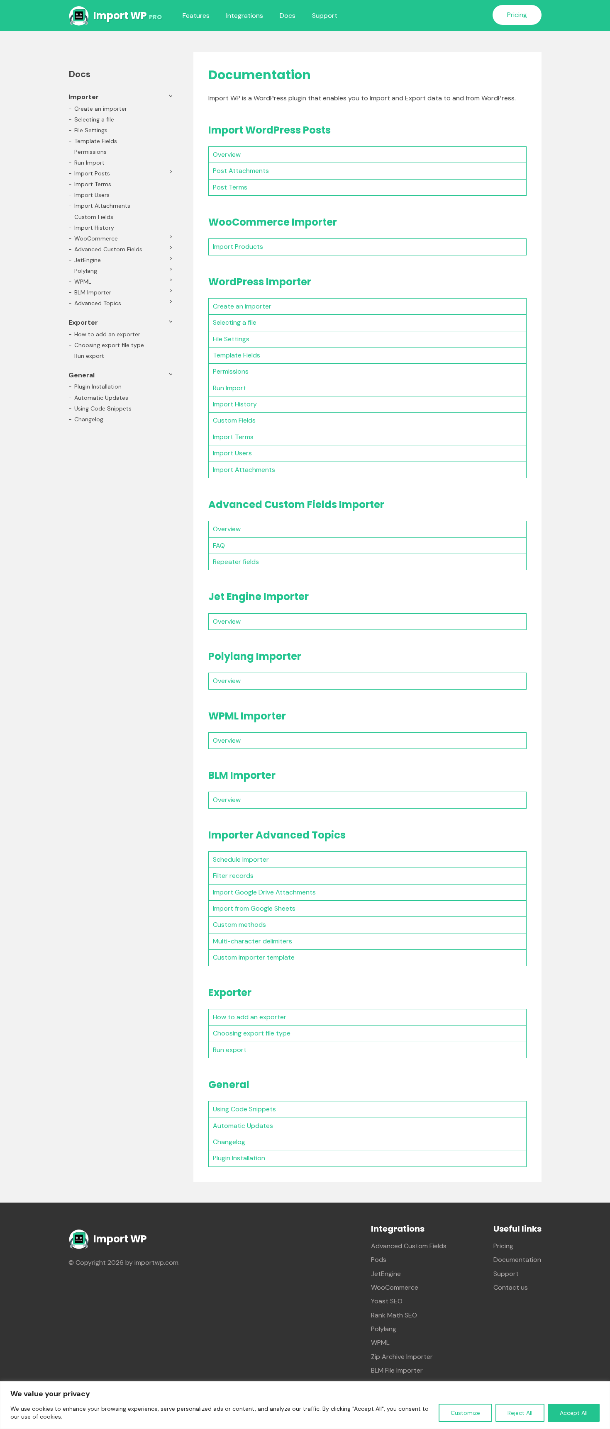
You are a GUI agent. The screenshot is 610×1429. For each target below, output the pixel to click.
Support (324, 15)
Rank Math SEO (394, 1315)
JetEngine (87, 260)
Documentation (517, 1259)
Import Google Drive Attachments (264, 892)
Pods (378, 1259)
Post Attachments (241, 170)
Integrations (244, 15)
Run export (229, 1049)
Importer (83, 96)
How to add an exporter (249, 1017)
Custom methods (239, 924)
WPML (82, 281)
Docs (287, 15)
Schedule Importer (241, 859)
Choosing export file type (251, 1033)
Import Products (238, 246)
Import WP (127, 15)
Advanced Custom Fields (108, 249)
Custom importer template (254, 957)
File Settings (231, 339)
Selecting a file (234, 322)
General (81, 375)
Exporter (83, 322)
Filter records (233, 875)
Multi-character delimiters (252, 941)
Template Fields (236, 355)
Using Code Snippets (244, 1109)
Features (196, 15)
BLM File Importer (397, 1370)
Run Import (229, 388)
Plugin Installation (239, 1158)
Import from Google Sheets (254, 908)
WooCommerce (96, 238)
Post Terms (230, 187)
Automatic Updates (243, 1125)
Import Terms (233, 437)
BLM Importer (92, 292)
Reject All (520, 1413)
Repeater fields (236, 561)
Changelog (229, 1141)
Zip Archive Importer (402, 1356)
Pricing (517, 14)
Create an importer (242, 306)
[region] (305, 1405)
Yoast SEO (387, 1301)
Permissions (231, 371)
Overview (227, 154)
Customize (465, 1413)
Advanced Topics (97, 303)
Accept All (574, 1413)
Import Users (232, 453)
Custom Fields (234, 420)
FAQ (219, 545)
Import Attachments (244, 469)
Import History (235, 404)
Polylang (85, 271)
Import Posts (92, 173)
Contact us (510, 1287)
